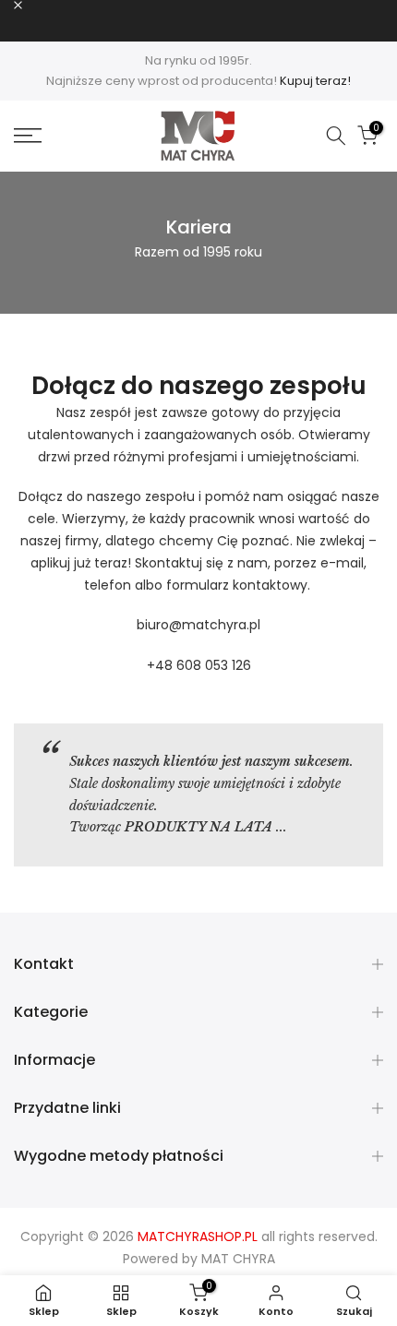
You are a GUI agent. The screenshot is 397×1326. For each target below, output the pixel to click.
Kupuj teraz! (315, 81)
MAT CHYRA (238, 1258)
